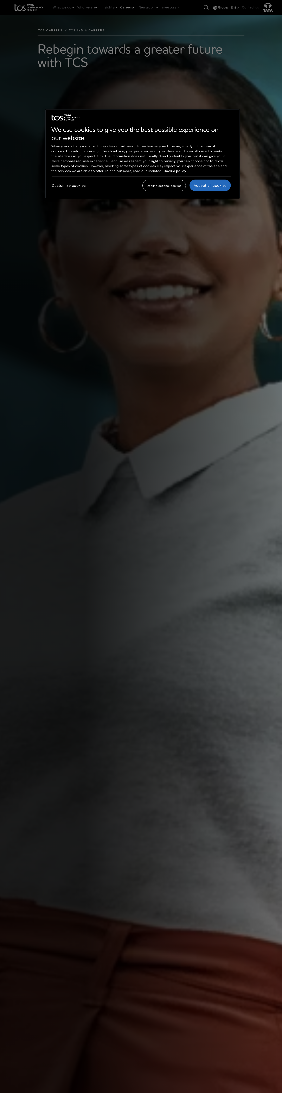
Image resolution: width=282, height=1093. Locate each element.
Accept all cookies (210, 185)
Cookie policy (175, 171)
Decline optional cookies (164, 185)
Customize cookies (69, 185)
